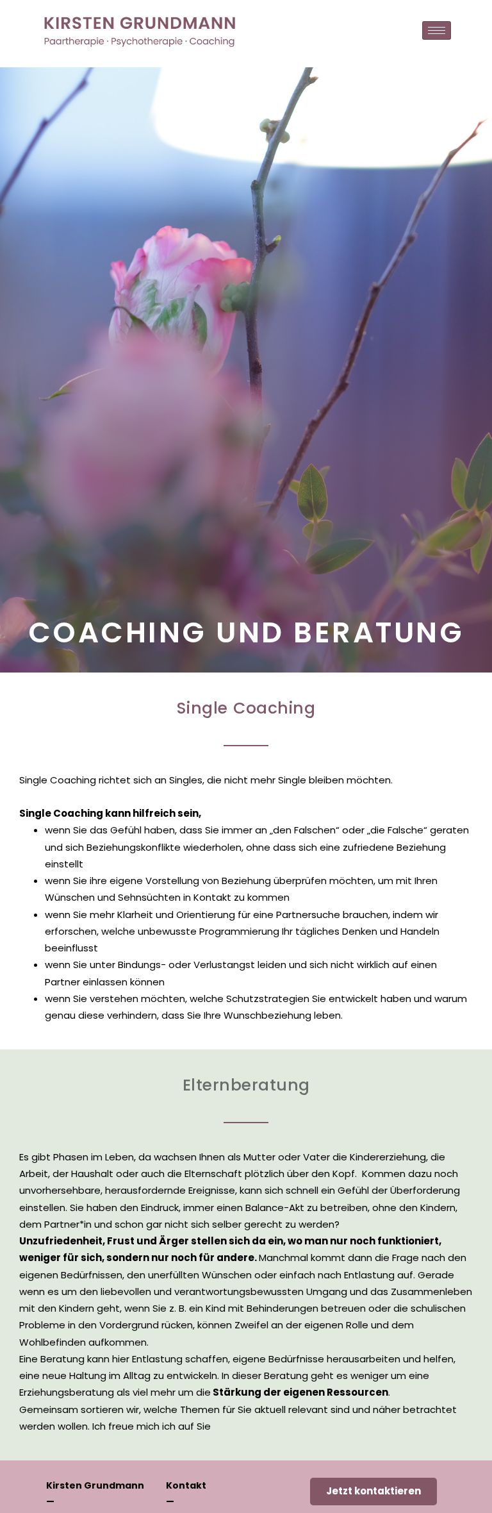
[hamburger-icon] (436, 30)
